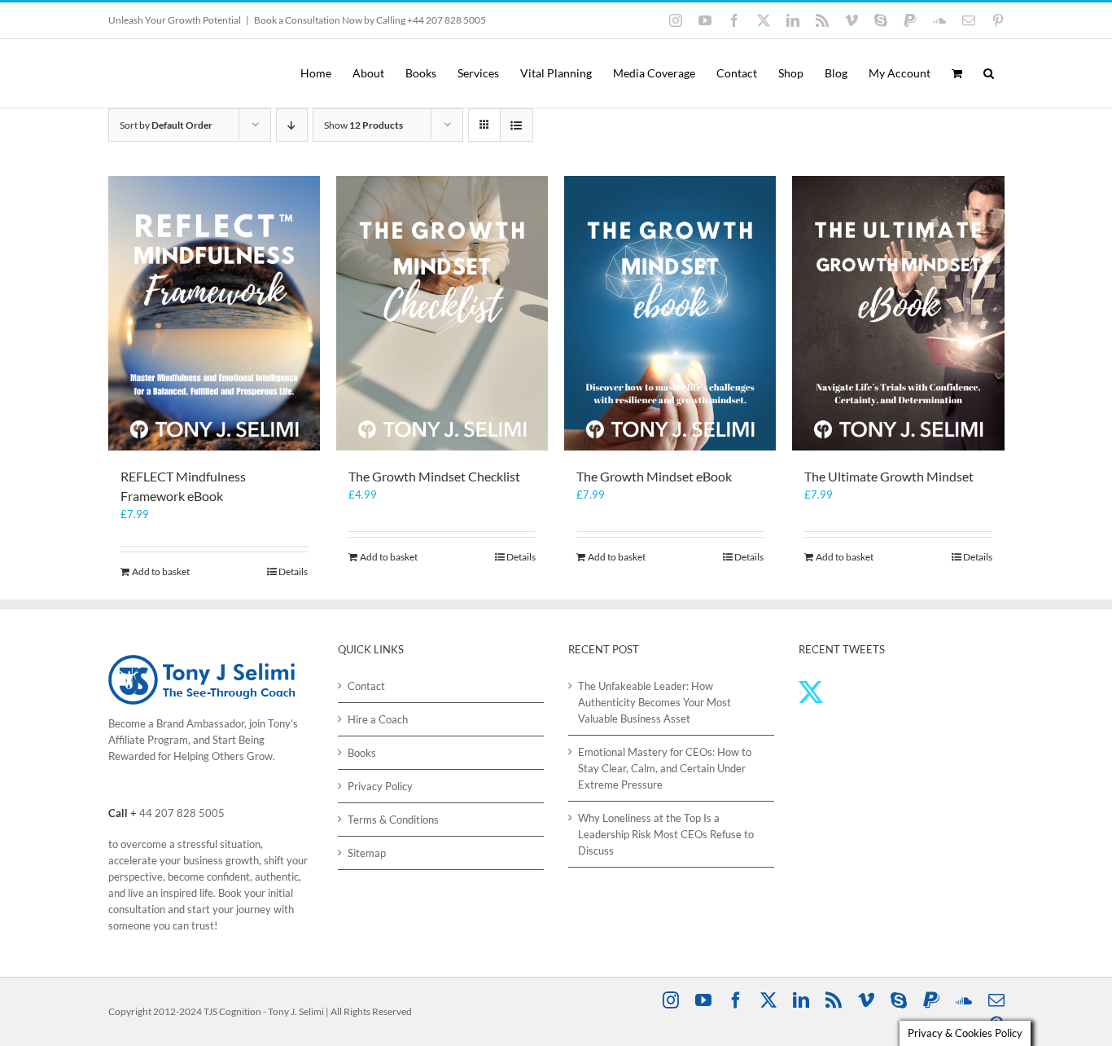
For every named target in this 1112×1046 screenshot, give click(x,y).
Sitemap (367, 852)
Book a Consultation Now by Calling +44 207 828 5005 (370, 20)
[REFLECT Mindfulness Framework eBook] (214, 313)
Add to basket (161, 571)
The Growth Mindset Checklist (434, 476)
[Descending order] (292, 125)
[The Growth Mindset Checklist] (442, 313)
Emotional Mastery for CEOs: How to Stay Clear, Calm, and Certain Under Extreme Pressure (664, 768)
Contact (366, 685)
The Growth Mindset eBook (654, 476)
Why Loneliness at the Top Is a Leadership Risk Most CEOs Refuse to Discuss (666, 834)
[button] (989, 73)
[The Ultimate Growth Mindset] (898, 313)
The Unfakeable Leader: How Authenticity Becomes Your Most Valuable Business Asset (654, 702)
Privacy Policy (380, 786)
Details (293, 571)
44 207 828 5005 (182, 813)
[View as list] (516, 125)
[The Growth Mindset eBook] (670, 313)
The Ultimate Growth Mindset (889, 476)
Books (362, 752)
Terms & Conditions (393, 819)
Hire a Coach (378, 719)
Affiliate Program (148, 739)
